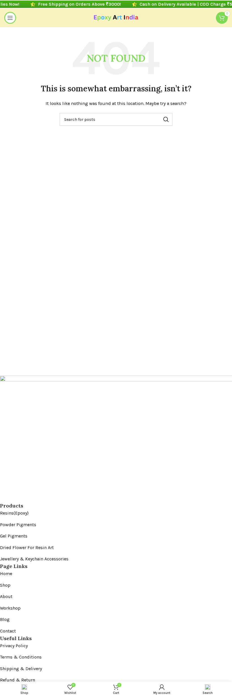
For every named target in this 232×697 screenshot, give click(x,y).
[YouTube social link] (24, 498)
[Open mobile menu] (10, 17)
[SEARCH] (166, 119)
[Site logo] (116, 17)
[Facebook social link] (4, 498)
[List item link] (112, 513)
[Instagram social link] (14, 498)
